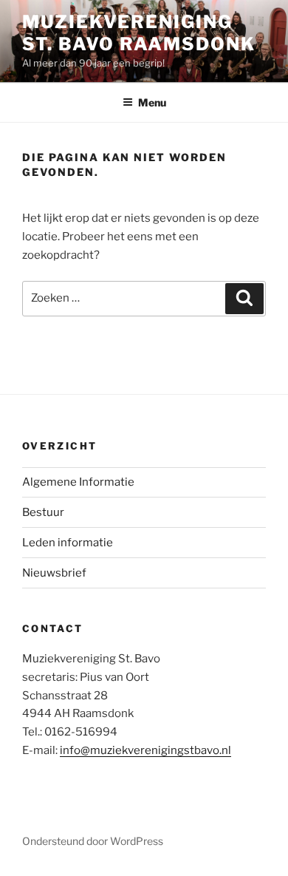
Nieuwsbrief (54, 573)
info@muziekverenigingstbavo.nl (145, 750)
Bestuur (43, 512)
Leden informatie (67, 542)
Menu (152, 102)
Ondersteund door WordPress (92, 841)
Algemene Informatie (78, 482)
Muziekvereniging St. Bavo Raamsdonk (139, 33)
